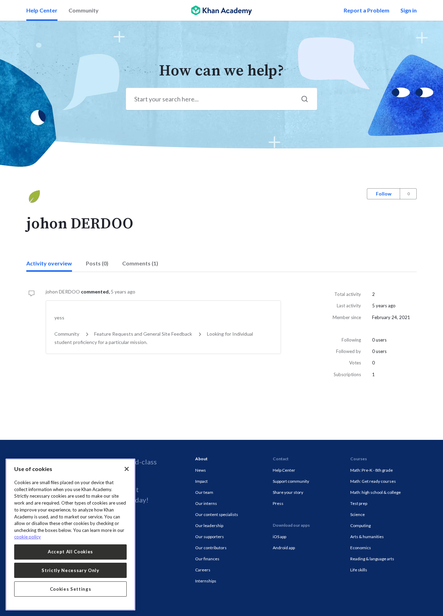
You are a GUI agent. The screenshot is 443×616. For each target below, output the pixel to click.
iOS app (279, 536)
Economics (360, 547)
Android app (284, 547)
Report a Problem (366, 10)
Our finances (207, 558)
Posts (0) (97, 263)
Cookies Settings (70, 589)
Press (278, 503)
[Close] (126, 469)
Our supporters (209, 536)
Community (84, 10)
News (200, 470)
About (201, 458)
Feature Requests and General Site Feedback (143, 334)
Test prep (358, 503)
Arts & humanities (367, 536)
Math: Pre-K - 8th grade (371, 470)
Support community (291, 481)
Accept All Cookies (70, 551)
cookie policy (27, 537)
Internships (205, 580)
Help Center (41, 10)
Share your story (288, 492)
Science (357, 514)
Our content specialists (216, 514)
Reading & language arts (372, 558)
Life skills (358, 569)
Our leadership (209, 525)
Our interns (206, 503)
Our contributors (211, 547)
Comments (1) (140, 263)
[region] (70, 534)
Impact (201, 481)
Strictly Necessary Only (70, 570)
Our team (204, 492)
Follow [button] (383, 194)
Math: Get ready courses (373, 481)
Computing (360, 525)
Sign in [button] (408, 10)
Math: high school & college (375, 492)
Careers (202, 569)
